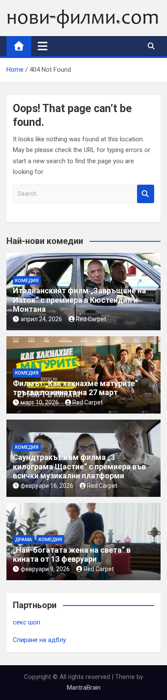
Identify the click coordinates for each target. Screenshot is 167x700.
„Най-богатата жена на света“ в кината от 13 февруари (72, 554)
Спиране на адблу (39, 640)
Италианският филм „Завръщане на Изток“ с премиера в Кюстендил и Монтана (79, 299)
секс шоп (26, 622)
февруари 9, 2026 (45, 569)
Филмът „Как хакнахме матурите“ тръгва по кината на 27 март (75, 388)
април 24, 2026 (41, 319)
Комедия (27, 280)
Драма (23, 539)
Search (145, 194)
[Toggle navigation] (42, 46)
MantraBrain (84, 687)
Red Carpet (91, 319)
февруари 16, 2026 (47, 485)
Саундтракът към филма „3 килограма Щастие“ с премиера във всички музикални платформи (79, 466)
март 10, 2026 (40, 402)
